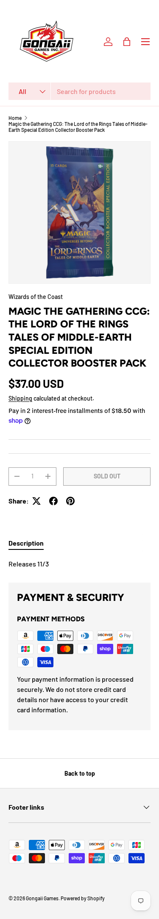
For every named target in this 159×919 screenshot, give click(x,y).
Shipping (20, 398)
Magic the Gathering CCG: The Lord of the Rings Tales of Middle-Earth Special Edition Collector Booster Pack (78, 127)
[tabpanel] (79, 564)
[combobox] (79, 91)
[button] (126, 41)
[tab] (26, 543)
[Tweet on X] (36, 500)
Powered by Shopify (83, 898)
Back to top (79, 773)
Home (15, 118)
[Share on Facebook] (53, 500)
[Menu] (145, 41)
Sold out (107, 476)
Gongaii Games (42, 898)
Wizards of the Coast (35, 296)
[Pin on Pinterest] (70, 500)
